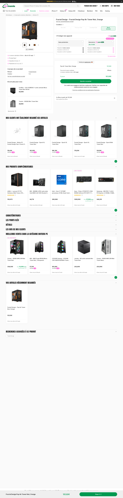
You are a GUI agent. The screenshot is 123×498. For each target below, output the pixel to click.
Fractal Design (32, 71)
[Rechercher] (78, 6)
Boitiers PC (35, 15)
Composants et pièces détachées (22, 15)
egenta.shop (87, 62)
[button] (38, 45)
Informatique (9, 15)
